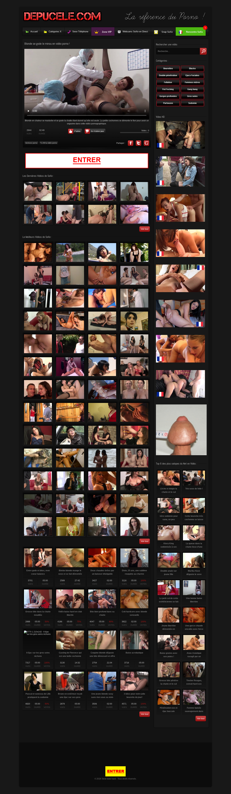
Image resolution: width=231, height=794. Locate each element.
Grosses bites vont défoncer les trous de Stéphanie (38, 412)
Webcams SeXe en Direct (135, 31)
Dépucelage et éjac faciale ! (134, 503)
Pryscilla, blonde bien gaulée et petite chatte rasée (38, 526)
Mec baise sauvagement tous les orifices (38, 503)
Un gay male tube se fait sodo (134, 412)
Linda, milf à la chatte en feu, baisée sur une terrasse (102, 321)
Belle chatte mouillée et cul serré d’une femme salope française (102, 214)
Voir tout (144, 229)
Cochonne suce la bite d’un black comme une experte (38, 458)
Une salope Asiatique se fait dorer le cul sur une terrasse (102, 366)
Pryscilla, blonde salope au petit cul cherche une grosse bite (70, 503)
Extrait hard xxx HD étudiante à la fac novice (38, 343)
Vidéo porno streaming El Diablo (38, 321)
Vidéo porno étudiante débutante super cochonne (70, 458)
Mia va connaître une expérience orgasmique (38, 275)
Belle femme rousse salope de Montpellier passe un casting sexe (102, 191)
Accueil (34, 31)
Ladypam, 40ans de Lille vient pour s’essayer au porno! (38, 480)
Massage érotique (70, 366)
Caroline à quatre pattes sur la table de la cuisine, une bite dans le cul (38, 298)
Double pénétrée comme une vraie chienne (134, 366)
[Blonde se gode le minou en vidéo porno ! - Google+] (146, 143)
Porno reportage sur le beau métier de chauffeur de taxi (102, 412)
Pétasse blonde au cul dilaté (102, 389)
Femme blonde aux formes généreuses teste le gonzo (38, 366)
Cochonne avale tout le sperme (134, 458)
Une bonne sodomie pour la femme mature (70, 191)
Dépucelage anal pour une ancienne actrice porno (38, 191)
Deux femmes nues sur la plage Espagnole (102, 458)
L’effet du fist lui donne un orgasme (70, 412)
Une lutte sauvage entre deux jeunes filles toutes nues (102, 298)
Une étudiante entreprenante (70, 480)
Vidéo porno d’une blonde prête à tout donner (102, 343)
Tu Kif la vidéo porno (48, 143)
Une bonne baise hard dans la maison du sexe (134, 191)
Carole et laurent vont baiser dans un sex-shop (38, 435)
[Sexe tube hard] (115, 22)
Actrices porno (31, 143)
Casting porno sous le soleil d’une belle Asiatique (102, 252)
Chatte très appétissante (38, 389)
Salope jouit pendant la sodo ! (134, 389)
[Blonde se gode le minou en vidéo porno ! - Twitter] (138, 143)
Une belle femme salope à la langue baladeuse (70, 389)
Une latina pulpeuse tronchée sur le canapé (38, 252)
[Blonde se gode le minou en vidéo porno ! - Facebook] (130, 143)
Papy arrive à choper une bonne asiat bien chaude (134, 298)
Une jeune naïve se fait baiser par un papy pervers (70, 435)
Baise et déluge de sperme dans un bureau (102, 275)
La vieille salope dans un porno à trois (38, 214)
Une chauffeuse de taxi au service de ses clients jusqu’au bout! (70, 343)
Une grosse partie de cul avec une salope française (70, 214)
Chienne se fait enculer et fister (134, 480)
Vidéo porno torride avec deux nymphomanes (70, 321)
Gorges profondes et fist (134, 526)
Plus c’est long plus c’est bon (134, 321)
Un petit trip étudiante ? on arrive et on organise (70, 526)
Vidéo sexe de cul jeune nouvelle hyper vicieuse (70, 252)
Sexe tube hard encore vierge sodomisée (70, 275)
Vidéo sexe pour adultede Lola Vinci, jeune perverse (134, 252)
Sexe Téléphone (80, 31)
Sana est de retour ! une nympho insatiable (134, 435)
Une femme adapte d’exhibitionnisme (102, 526)
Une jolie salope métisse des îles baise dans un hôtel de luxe (102, 480)
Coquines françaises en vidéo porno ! (70, 298)
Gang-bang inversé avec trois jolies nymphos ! (134, 275)
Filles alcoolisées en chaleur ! (102, 435)
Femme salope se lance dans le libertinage (134, 214)
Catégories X (55, 31)
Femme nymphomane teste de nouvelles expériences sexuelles (134, 343)
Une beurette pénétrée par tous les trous (102, 503)
